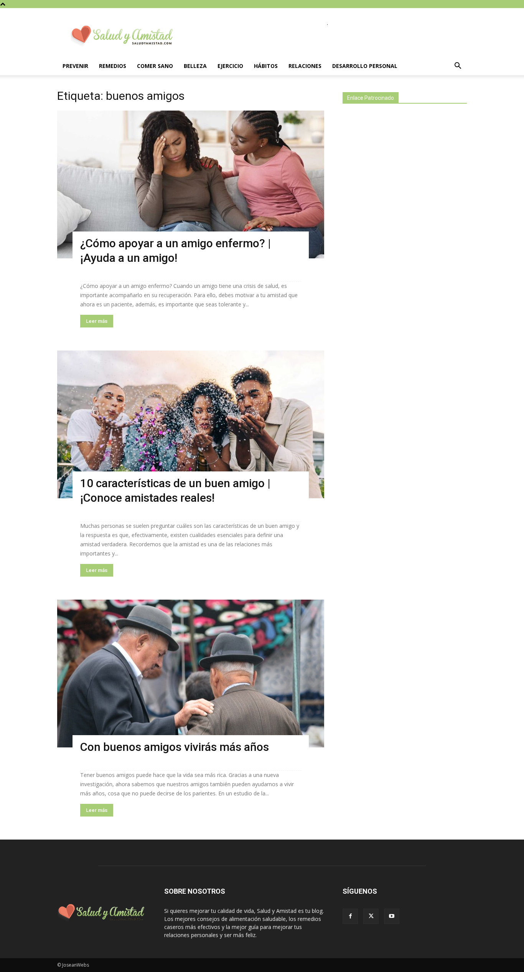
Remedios (112, 65)
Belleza (195, 65)
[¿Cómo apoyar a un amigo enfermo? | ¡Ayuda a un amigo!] (190, 184)
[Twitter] (371, 916)
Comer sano (155, 65)
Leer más (96, 321)
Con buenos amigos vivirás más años (174, 747)
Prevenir (75, 65)
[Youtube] (391, 916)
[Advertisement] (400, 245)
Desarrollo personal (364, 65)
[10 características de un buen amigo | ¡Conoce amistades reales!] (190, 424)
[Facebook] (350, 916)
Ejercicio (230, 65)
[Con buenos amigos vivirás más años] (190, 673)
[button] (457, 66)
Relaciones (304, 65)
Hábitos (266, 65)
